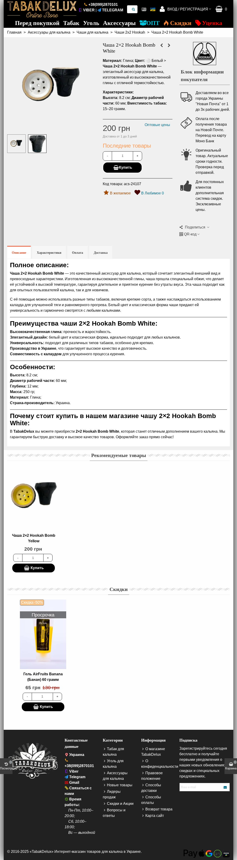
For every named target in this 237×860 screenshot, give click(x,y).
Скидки (180, 23)
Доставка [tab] (101, 252)
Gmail (74, 782)
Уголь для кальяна (113, 763)
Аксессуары (119, 23)
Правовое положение (152, 776)
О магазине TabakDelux (153, 751)
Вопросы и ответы (114, 813)
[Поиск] (133, 9)
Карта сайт (154, 816)
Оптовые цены (157, 125)
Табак (71, 23)
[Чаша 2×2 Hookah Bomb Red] (161, 45)
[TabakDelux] (42, 9)
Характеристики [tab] (49, 252)
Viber (89, 10)
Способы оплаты (151, 800)
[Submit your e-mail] (225, 787)
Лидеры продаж (112, 794)
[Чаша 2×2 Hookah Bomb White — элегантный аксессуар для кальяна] (51, 128)
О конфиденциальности (156, 763)
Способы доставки (151, 788)
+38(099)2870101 (103, 4)
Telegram (112, 10)
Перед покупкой (37, 23)
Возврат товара (158, 809)
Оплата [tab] (77, 252)
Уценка (212, 23)
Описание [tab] (19, 252)
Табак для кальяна (113, 751)
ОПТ (152, 23)
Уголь (91, 23)
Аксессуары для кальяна (115, 776)
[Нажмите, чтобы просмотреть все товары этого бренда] (204, 53)
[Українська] (152, 9)
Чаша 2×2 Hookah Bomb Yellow (33, 538)
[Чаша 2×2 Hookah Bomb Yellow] (168, 45)
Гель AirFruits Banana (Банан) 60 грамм (43, 677)
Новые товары (119, 785)
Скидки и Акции (120, 804)
